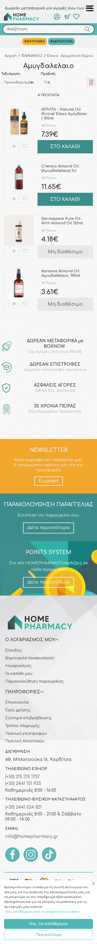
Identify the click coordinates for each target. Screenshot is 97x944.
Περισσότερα (48, 935)
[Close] (94, 884)
